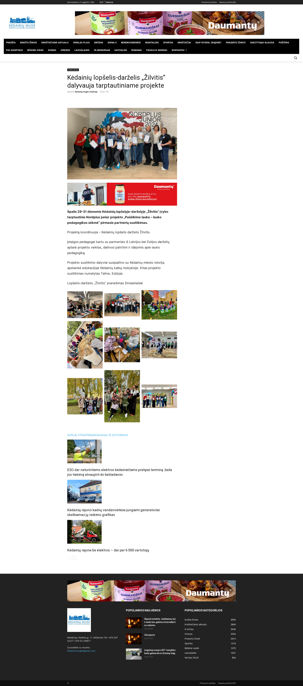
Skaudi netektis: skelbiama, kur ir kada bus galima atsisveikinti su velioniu (160, 622)
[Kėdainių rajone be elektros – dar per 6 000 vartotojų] (122, 532)
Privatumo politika (208, 683)
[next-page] (74, 558)
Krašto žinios (73, 70)
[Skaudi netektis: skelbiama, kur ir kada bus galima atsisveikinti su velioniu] (134, 622)
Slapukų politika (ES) (227, 683)
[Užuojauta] (134, 638)
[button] (295, 58)
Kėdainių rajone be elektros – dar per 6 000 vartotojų (108, 550)
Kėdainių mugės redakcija (86, 91)
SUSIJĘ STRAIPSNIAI (81, 435)
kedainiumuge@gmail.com (81, 650)
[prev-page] (69, 558)
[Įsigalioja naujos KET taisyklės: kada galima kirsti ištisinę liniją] (134, 654)
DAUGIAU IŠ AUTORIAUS (111, 435)
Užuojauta (149, 635)
